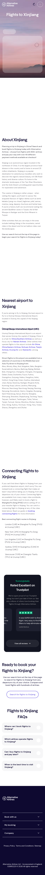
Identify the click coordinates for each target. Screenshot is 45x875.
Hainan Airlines (19, 341)
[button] (40, 4)
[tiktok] (31, 799)
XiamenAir (27, 350)
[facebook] (21, 799)
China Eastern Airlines (11, 347)
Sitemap (37, 846)
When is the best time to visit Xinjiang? (18, 765)
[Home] (10, 4)
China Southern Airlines (22, 339)
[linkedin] (21, 804)
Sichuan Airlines (28, 347)
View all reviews (21, 643)
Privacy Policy (9, 846)
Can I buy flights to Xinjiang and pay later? (17, 753)
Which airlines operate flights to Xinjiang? (18, 740)
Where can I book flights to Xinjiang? (17, 727)
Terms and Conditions (25, 846)
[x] (26, 799)
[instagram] (36, 799)
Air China (36, 344)
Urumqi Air (13, 350)
